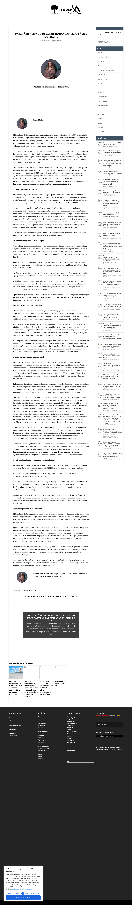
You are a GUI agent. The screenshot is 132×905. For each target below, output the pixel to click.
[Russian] (116, 715)
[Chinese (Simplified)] (97, 715)
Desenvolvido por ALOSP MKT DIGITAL (109, 749)
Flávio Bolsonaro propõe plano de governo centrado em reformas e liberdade (112, 152)
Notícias (16, 18)
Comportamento (63, 18)
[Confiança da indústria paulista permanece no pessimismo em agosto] (100, 315)
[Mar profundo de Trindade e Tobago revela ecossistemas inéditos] (100, 214)
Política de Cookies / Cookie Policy (21, 889)
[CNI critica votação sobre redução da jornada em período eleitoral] (100, 376)
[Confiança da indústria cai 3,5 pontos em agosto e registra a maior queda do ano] (100, 269)
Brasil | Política (37, 18)
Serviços (105, 289)
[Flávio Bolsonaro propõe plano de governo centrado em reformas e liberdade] (100, 152)
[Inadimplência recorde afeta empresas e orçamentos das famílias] (100, 395)
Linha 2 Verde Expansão (106, 70)
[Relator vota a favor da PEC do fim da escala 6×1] (100, 144)
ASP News (25, 18)
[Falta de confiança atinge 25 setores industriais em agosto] (100, 355)
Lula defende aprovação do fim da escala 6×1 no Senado (112, 172)
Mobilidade (101, 66)
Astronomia (113, 448)
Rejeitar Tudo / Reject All (31, 893)
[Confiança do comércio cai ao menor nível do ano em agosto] (100, 386)
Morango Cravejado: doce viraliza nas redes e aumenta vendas (111, 235)
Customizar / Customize (14, 893)
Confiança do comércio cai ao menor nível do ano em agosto (112, 386)
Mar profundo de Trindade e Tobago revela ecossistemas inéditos (112, 214)
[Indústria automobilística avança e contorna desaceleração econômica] (100, 336)
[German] (104, 715)
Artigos (53, 41)
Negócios (101, 92)
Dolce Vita (105, 18)
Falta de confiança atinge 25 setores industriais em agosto (111, 355)
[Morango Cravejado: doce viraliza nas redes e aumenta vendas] (100, 235)
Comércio (112, 298)
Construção (113, 262)
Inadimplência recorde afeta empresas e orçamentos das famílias (111, 395)
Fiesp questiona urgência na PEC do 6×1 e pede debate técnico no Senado (112, 325)
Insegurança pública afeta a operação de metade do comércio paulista (112, 346)
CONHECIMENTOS (103, 101)
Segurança (101, 74)
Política (116, 146)
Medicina (89, 18)
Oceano (117, 218)
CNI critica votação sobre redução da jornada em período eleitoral (111, 376)
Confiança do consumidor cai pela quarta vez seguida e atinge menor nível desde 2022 (112, 245)
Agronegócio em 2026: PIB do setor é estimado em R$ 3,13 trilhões (112, 224)
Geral (99, 110)
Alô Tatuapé (21, 902)
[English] (100, 715)
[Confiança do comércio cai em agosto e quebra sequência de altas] (100, 295)
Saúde (97, 18)
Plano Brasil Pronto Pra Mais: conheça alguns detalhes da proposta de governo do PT (111, 182)
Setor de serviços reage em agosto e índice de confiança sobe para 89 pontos (112, 283)
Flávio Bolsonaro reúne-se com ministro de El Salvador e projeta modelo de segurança (112, 163)
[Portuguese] (114, 715)
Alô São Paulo (113, 195)
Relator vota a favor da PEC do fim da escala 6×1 (112, 143)
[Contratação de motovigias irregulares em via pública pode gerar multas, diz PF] (100, 306)
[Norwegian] (111, 715)
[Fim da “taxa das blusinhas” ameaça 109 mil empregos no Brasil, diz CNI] (100, 365)
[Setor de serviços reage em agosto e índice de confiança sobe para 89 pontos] (100, 282)
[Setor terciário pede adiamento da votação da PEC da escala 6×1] (100, 192)
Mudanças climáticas (108, 437)
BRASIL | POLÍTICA (104, 57)
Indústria (118, 275)
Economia (49, 18)
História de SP (102, 79)
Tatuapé (115, 18)
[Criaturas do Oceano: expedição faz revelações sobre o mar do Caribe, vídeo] (100, 201)
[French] (102, 715)
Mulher (100, 123)
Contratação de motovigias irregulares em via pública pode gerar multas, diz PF (112, 306)
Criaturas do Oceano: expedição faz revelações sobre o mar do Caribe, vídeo (111, 203)
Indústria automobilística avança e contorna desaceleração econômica (112, 336)
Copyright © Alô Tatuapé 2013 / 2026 (108, 747)
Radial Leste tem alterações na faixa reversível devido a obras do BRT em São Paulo (112, 456)
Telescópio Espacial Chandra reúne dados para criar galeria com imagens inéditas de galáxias (112, 444)
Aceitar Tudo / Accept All (23, 897)
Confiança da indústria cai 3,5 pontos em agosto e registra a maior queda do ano (112, 271)
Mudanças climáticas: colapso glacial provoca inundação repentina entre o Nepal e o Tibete (112, 432)
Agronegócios (102, 97)
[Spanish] (118, 715)
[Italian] (109, 715)
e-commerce (102, 88)
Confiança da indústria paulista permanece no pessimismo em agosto (111, 316)
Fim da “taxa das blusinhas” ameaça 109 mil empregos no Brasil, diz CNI (112, 366)
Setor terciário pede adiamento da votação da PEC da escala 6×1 (111, 192)
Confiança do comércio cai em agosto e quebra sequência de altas (112, 295)
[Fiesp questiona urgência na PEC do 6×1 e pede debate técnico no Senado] (100, 325)
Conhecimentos (77, 18)
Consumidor (113, 250)
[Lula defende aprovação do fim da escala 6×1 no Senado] (100, 173)
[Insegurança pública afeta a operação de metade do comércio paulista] (100, 345)
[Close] (41, 867)
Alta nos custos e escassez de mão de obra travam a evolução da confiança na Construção (112, 258)
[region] (23, 883)
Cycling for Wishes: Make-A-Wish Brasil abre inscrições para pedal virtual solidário (112, 406)
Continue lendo (51, 642)
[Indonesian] (107, 715)
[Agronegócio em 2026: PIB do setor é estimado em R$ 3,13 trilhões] (100, 224)
